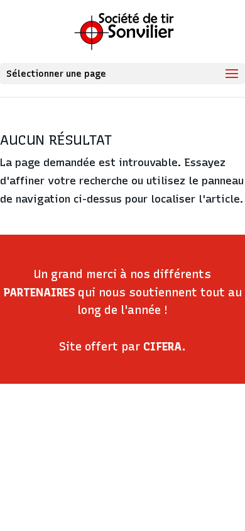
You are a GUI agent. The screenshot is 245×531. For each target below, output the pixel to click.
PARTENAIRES (39, 292)
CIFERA (162, 347)
